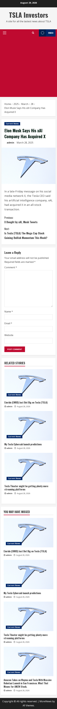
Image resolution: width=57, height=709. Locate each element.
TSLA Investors (28, 15)
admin (10, 142)
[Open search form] (33, 33)
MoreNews (45, 701)
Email (8, 323)
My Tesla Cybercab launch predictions (23, 444)
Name (8, 311)
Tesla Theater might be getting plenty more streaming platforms (26, 487)
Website (8, 335)
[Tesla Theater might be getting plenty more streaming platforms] (28, 467)
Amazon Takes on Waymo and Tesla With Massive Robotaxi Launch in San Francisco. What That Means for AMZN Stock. (27, 683)
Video (50, 32)
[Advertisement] (28, 66)
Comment (10, 267)
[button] (4, 33)
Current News (12, 123)
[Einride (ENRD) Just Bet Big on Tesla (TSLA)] (28, 384)
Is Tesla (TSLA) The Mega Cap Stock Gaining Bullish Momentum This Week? (25, 233)
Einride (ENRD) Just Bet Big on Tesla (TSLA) (26, 402)
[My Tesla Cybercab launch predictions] (28, 425)
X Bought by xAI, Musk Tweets (20, 220)
